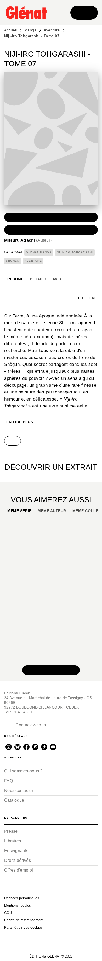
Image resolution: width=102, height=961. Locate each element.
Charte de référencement (23, 920)
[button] (51, 217)
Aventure (52, 30)
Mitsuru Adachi (28, 240)
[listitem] (8, 746)
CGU (8, 913)
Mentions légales (17, 905)
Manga (30, 30)
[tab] (15, 279)
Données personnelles (21, 898)
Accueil (10, 30)
